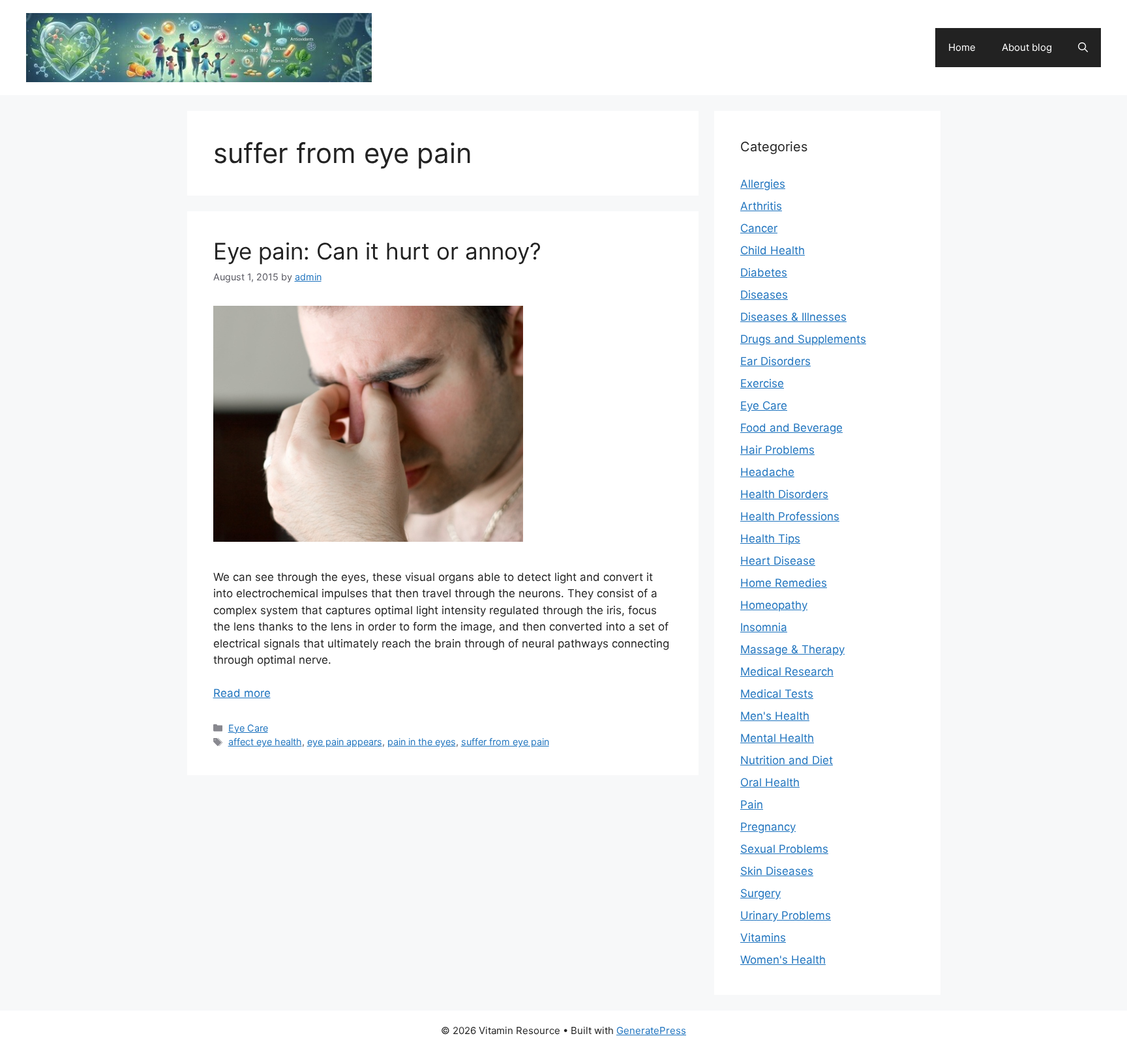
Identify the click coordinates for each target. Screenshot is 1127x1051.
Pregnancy (768, 826)
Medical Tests (776, 693)
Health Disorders (784, 494)
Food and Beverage (791, 427)
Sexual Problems (784, 848)
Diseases (764, 294)
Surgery (760, 893)
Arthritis (761, 206)
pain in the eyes (421, 741)
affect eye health (265, 741)
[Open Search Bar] (1083, 47)
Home (962, 47)
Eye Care (248, 727)
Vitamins (763, 937)
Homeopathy (773, 605)
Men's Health (774, 715)
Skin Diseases (776, 871)
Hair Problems (777, 449)
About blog (1027, 47)
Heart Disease (777, 560)
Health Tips (770, 538)
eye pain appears (344, 741)
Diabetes (763, 272)
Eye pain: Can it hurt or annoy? (377, 251)
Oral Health (770, 782)
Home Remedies (783, 582)
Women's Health (783, 959)
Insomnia (763, 627)
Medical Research (787, 671)
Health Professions (789, 516)
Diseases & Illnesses (793, 316)
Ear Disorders (775, 361)
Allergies (762, 183)
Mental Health (777, 738)
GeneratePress (651, 1030)
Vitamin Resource (454, 40)
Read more (242, 693)
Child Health (772, 250)
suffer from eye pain (505, 741)
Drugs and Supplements (803, 339)
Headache (767, 472)
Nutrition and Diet (786, 760)
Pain (751, 804)
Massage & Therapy (792, 649)
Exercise (762, 383)
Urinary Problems (785, 915)
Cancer (758, 228)
